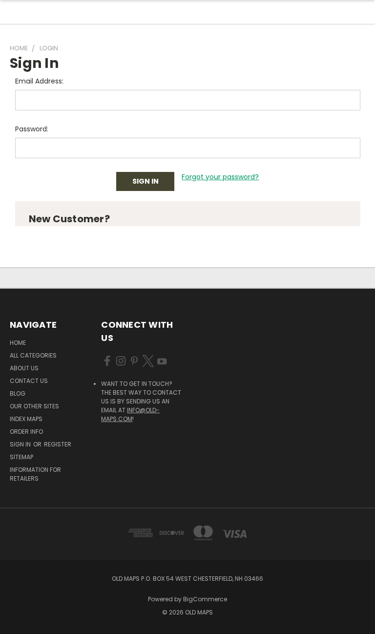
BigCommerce (205, 599)
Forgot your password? (220, 177)
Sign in (21, 444)
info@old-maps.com (130, 414)
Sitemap (21, 457)
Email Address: (39, 81)
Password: (31, 129)
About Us (24, 368)
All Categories (33, 355)
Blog (17, 393)
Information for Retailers (35, 474)
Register (57, 444)
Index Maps (26, 419)
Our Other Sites (34, 406)
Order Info (26, 431)
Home (18, 342)
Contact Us (29, 381)
